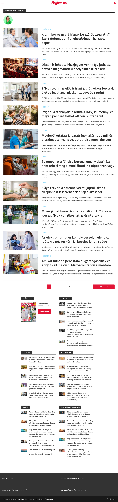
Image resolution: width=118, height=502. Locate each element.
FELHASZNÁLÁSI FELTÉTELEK (73, 478)
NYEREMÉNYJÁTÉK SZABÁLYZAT (74, 490)
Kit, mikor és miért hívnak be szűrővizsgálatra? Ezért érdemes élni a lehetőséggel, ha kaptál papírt (76, 39)
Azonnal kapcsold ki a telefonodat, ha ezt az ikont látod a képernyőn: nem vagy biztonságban (42, 414)
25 (69, 287)
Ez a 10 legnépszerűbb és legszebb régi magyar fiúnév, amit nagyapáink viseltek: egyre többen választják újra (80, 333)
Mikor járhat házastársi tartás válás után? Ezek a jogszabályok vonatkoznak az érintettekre (76, 214)
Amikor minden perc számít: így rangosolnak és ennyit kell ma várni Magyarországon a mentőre (76, 263)
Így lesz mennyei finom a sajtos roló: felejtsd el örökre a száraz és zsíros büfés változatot (80, 360)
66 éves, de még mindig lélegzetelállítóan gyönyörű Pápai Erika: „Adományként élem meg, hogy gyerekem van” (79, 453)
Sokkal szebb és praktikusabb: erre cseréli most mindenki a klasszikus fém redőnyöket (42, 360)
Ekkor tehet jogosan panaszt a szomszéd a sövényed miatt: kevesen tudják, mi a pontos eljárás (80, 343)
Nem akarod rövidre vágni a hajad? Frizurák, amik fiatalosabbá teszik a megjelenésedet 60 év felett (80, 323)
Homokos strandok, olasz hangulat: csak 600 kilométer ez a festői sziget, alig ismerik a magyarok (42, 452)
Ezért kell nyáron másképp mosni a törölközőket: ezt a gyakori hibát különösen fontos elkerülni (42, 395)
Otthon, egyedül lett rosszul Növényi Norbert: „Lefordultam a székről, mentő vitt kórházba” (79, 414)
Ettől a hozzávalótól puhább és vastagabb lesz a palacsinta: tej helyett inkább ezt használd (79, 368)
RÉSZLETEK (44, 311)
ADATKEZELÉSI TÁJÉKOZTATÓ (14, 490)
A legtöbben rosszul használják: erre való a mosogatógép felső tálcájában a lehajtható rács (41, 377)
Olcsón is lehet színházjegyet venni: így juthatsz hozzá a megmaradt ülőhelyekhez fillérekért (76, 67)
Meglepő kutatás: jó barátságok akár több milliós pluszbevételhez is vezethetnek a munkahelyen (77, 138)
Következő (103, 287)
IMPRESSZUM (7, 478)
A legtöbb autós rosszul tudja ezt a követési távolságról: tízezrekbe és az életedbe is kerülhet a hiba (42, 423)
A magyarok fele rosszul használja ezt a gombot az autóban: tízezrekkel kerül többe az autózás (42, 443)
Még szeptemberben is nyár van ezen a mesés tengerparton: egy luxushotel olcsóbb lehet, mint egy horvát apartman (42, 433)
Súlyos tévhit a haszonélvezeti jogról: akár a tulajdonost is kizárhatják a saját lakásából (73, 190)
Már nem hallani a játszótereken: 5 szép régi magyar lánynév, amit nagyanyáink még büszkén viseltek (80, 305)
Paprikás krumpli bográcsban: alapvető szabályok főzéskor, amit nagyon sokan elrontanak (80, 386)
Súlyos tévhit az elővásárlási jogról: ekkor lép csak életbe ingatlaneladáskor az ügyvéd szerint (78, 91)
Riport (46, 60)
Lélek (45, 130)
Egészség (47, 29)
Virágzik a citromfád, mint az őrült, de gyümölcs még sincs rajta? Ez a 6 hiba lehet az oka (42, 368)
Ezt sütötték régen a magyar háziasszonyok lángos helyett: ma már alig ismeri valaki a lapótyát (79, 377)
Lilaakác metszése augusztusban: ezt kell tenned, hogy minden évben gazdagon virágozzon (42, 386)
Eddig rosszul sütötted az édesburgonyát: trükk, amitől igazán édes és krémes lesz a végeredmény (78, 396)
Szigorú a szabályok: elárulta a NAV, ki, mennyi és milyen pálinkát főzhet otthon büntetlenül (77, 114)
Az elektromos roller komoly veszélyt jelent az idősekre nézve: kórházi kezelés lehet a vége (75, 240)
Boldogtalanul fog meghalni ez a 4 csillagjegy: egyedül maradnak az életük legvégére (80, 314)
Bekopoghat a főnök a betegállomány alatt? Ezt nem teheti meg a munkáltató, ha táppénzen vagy (78, 164)
